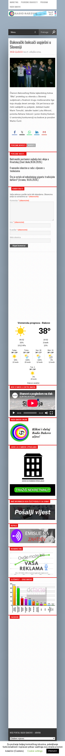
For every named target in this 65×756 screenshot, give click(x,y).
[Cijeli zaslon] (51, 412)
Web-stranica (15, 237)
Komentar (19, 200)
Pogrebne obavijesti (29, 2)
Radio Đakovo (15, 6)
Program (44, 2)
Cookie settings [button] (35, 751)
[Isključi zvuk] (46, 412)
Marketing (14, 2)
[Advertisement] (32, 286)
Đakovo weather (33, 383)
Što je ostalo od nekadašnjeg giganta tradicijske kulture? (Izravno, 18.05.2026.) (32, 178)
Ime (17, 222)
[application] (32, 403)
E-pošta (18, 230)
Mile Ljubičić (16, 52)
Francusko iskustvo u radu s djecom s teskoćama (27, 169)
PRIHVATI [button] (52, 751)
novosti (31, 145)
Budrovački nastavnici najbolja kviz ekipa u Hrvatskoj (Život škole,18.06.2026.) (29, 160)
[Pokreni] (13, 412)
